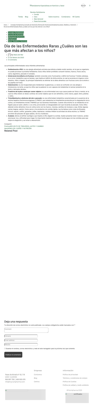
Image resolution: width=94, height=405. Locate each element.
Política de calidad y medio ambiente (76, 385)
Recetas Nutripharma (49, 281)
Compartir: (8, 124)
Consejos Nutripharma (16, 32)
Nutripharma (12, 39)
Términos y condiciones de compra (75, 378)
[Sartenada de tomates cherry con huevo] (47, 269)
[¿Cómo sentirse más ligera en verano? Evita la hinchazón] (47, 144)
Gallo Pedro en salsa (47, 318)
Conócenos (38, 374)
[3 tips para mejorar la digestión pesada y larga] (47, 237)
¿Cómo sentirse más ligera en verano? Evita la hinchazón (47, 162)
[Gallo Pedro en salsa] (47, 300)
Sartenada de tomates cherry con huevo (47, 287)
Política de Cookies (69, 381)
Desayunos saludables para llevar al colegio (47, 224)
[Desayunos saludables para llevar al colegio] (47, 206)
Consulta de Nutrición (15, 35)
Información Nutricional (16, 37)
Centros (36, 381)
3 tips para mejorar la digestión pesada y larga (47, 255)
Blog (35, 378)
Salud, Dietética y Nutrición (17, 41)
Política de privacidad (70, 374)
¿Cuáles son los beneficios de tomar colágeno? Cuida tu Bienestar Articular (47, 193)
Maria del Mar (18, 55)
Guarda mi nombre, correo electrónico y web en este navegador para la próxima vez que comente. (40, 348)
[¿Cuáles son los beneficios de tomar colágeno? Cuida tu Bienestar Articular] (47, 175)
